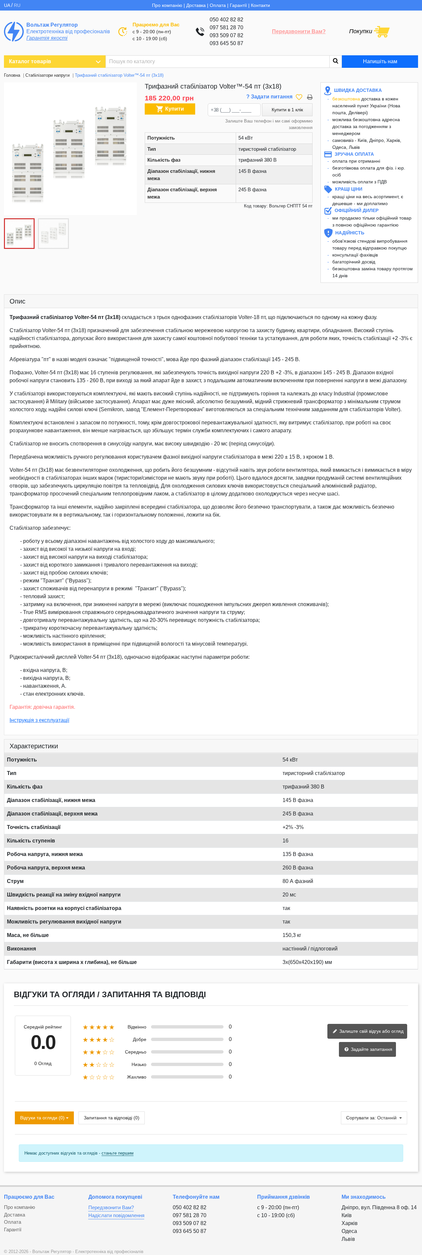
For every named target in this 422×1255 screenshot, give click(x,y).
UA (7, 5)
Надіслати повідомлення (116, 1215)
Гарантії (238, 5)
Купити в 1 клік (287, 109)
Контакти (260, 5)
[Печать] (310, 96)
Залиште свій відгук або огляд (371, 1031)
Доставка (196, 5)
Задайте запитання (370, 1049)
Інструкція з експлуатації (39, 720)
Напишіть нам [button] (380, 61)
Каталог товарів (30, 61)
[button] (128, 149)
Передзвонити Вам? (299, 31)
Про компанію (167, 5)
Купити (170, 109)
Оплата (218, 5)
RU (17, 5)
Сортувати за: (361, 1117)
